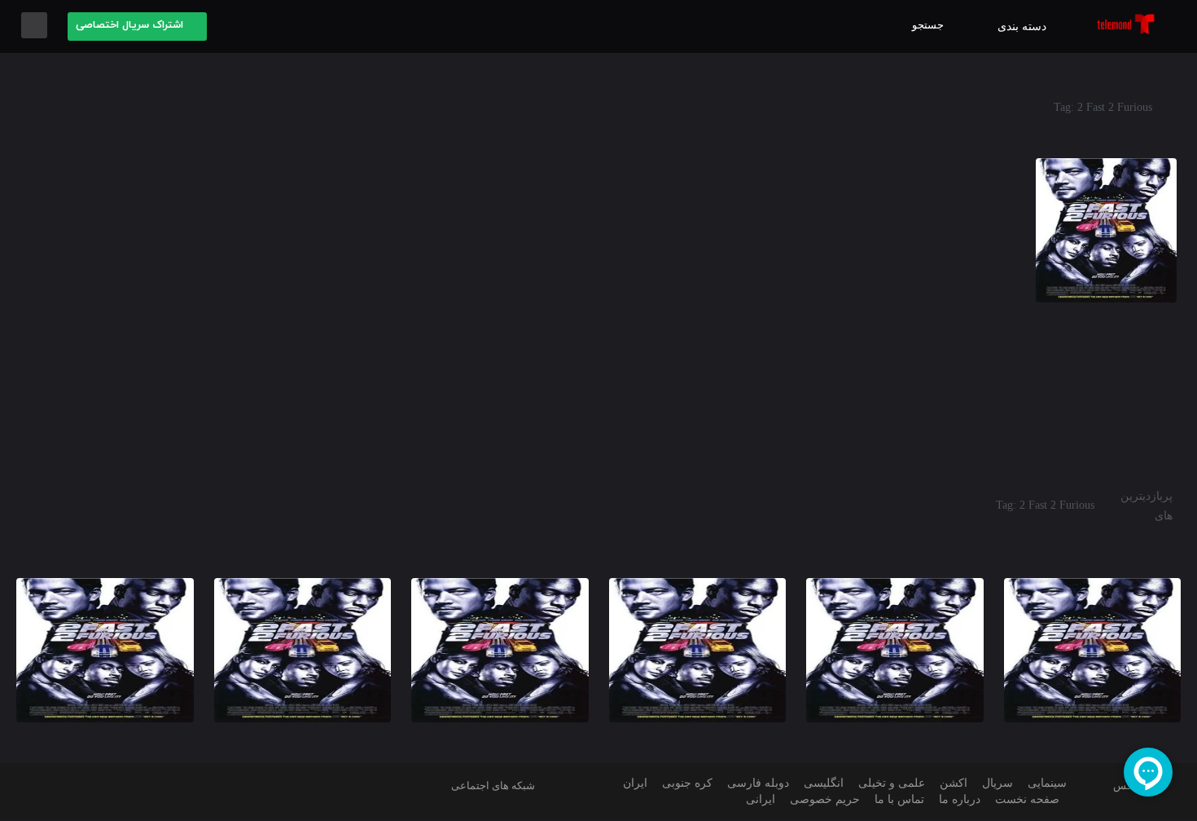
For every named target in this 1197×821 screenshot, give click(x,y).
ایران (635, 783)
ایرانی (760, 799)
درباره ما (959, 799)
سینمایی (1047, 783)
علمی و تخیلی (891, 783)
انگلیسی (824, 783)
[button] (137, 26)
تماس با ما (899, 799)
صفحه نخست (1027, 799)
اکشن (953, 783)
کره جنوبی (687, 783)
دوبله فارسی (758, 783)
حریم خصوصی (825, 799)
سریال (997, 783)
